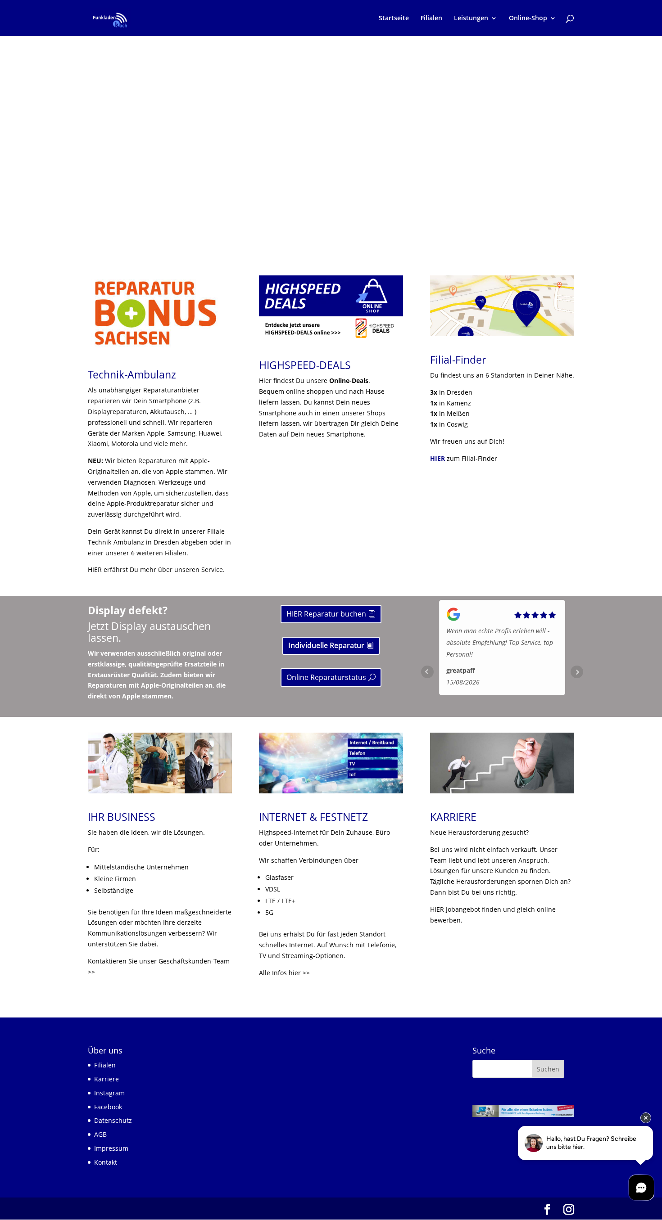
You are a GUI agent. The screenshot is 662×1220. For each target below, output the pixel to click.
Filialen (431, 18)
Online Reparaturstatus (326, 677)
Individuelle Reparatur (326, 645)
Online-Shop (528, 18)
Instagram (109, 1093)
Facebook (108, 1107)
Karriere (106, 1079)
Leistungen (471, 18)
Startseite (394, 18)
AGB (100, 1134)
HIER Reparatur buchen (326, 614)
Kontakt (105, 1162)
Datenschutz (113, 1120)
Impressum (111, 1148)
